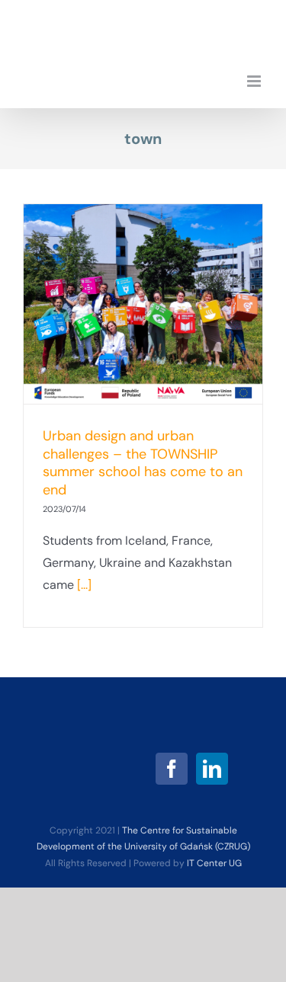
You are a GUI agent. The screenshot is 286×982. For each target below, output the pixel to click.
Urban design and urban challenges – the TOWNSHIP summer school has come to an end (143, 462)
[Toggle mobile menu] (255, 81)
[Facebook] (172, 769)
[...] (84, 585)
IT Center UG (214, 863)
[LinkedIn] (212, 769)
